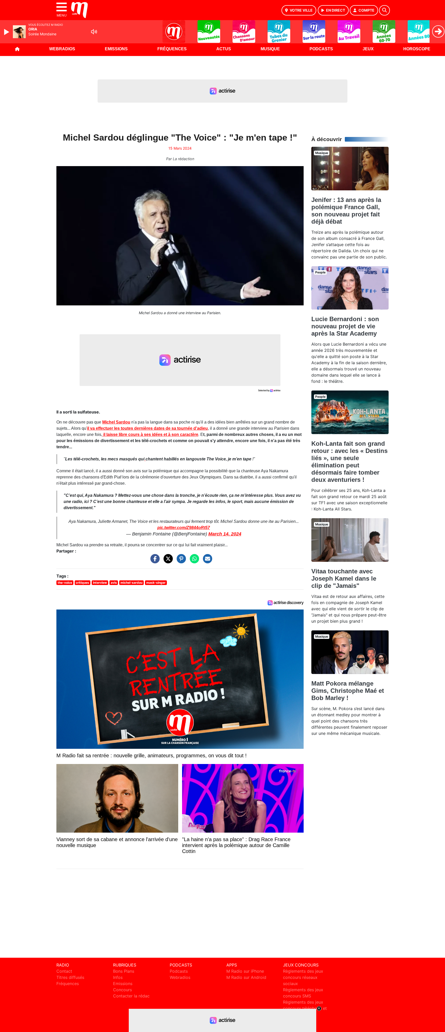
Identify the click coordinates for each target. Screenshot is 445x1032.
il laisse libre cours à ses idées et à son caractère (150, 434)
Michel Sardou (116, 422)
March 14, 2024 (224, 534)
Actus (223, 49)
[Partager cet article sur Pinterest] (180, 561)
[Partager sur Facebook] (154, 561)
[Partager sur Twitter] (167, 561)
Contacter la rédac (131, 995)
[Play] (7, 32)
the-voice (65, 582)
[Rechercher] (384, 10)
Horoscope (416, 49)
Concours (122, 989)
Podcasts (321, 49)
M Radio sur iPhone (245, 971)
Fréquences (172, 49)
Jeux (368, 49)
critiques (82, 582)
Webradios (62, 49)
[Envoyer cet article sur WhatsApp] (193, 561)
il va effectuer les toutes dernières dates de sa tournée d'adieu (147, 428)
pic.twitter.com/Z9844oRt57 (183, 527)
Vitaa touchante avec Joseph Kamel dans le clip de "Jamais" (343, 578)
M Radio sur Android (246, 977)
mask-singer (156, 582)
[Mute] (94, 32)
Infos (118, 977)
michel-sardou (131, 582)
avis (114, 582)
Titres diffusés (70, 977)
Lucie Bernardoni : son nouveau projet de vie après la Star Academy (345, 326)
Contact (64, 971)
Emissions (116, 49)
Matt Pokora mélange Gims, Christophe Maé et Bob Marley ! (347, 690)
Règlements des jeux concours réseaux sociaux (303, 977)
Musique (270, 49)
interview (100, 582)
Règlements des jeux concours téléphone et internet (305, 1008)
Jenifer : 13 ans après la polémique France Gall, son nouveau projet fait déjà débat (346, 210)
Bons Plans (123, 971)
